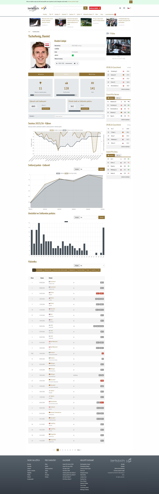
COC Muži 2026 (66, 468)
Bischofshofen (53, 401)
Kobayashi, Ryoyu (84, 473)
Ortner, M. (113, 82)
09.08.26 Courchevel (118, 67)
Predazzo (52, 352)
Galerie (46, 466)
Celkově (29, 468)
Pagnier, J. (113, 166)
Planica (52, 292)
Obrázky (122, 466)
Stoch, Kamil (83, 485)
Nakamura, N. (113, 101)
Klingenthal (53, 434)
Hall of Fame (92, 74)
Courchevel (53, 281)
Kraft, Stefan (83, 475)
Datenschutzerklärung (119, 468)
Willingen (52, 363)
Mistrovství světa (47, 270)
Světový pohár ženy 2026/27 (69, 475)
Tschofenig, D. (114, 71)
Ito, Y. (112, 128)
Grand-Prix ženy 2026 (67, 466)
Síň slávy (47, 475)
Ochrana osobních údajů (73, 1)
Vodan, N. (113, 173)
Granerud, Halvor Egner (85, 468)
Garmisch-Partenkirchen (55, 412)
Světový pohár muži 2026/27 (69, 473)
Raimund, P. (113, 75)
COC (99, 270)
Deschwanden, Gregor (85, 464)
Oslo (51, 314)
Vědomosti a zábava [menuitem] (87, 14)
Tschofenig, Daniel (84, 487)
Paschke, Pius (83, 479)
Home (29, 31)
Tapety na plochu (49, 468)
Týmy (46, 473)
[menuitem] (120, 8)
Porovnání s (32, 116)
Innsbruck (52, 407)
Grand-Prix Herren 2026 (68, 464)
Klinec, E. (113, 143)
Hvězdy (46, 477)
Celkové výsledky (125, 89)
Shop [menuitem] (102, 14)
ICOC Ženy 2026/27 (67, 479)
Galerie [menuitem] (78, 14)
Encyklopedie (30, 479)
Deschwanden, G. (115, 86)
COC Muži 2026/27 (67, 477)
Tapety (46, 470)
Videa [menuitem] (96, 14)
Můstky (28, 475)
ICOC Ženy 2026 (66, 470)
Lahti (51, 325)
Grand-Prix (94, 270)
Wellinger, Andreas (84, 489)
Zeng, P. (112, 136)
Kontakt (122, 464)
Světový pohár (39, 270)
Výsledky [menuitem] (57, 14)
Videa (46, 464)
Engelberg (52, 423)
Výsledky (29, 466)
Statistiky (29, 473)
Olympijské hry (72, 270)
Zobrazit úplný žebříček (46, 108)
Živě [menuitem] (50, 14)
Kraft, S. (112, 78)
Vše (34, 270)
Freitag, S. (113, 132)
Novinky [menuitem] (45, 14)
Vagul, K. (112, 116)
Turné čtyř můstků (80, 270)
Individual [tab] (111, 98)
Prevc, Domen (83, 481)
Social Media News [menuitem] (110, 14)
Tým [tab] (119, 98)
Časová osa (41, 74)
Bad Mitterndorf (53, 341)
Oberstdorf (52, 379)
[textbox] (79, 116)
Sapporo (52, 390)
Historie (29, 477)
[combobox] (79, 116)
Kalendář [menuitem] (64, 14)
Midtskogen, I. (114, 139)
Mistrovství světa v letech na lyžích (60, 270)
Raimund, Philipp (84, 483)
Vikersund (52, 309)
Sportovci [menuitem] (71, 14)
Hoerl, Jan (82, 470)
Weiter (78, 450)
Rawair (88, 270)
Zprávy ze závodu (31, 470)
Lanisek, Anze (83, 477)
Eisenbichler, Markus (84, 466)
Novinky (29, 464)
